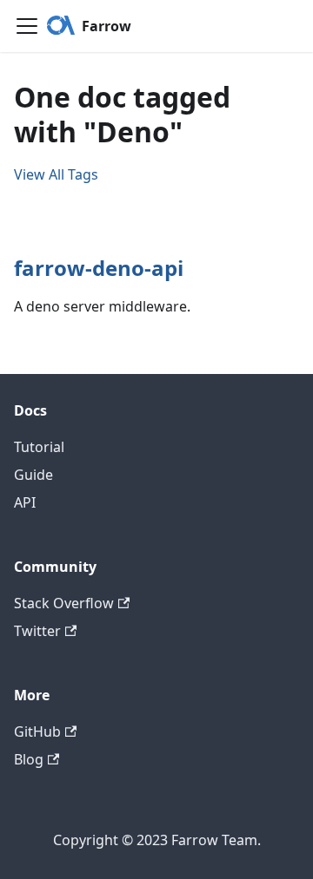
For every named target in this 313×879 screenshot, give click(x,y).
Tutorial (39, 446)
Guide (33, 474)
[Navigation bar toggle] (27, 26)
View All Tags (56, 174)
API (25, 502)
